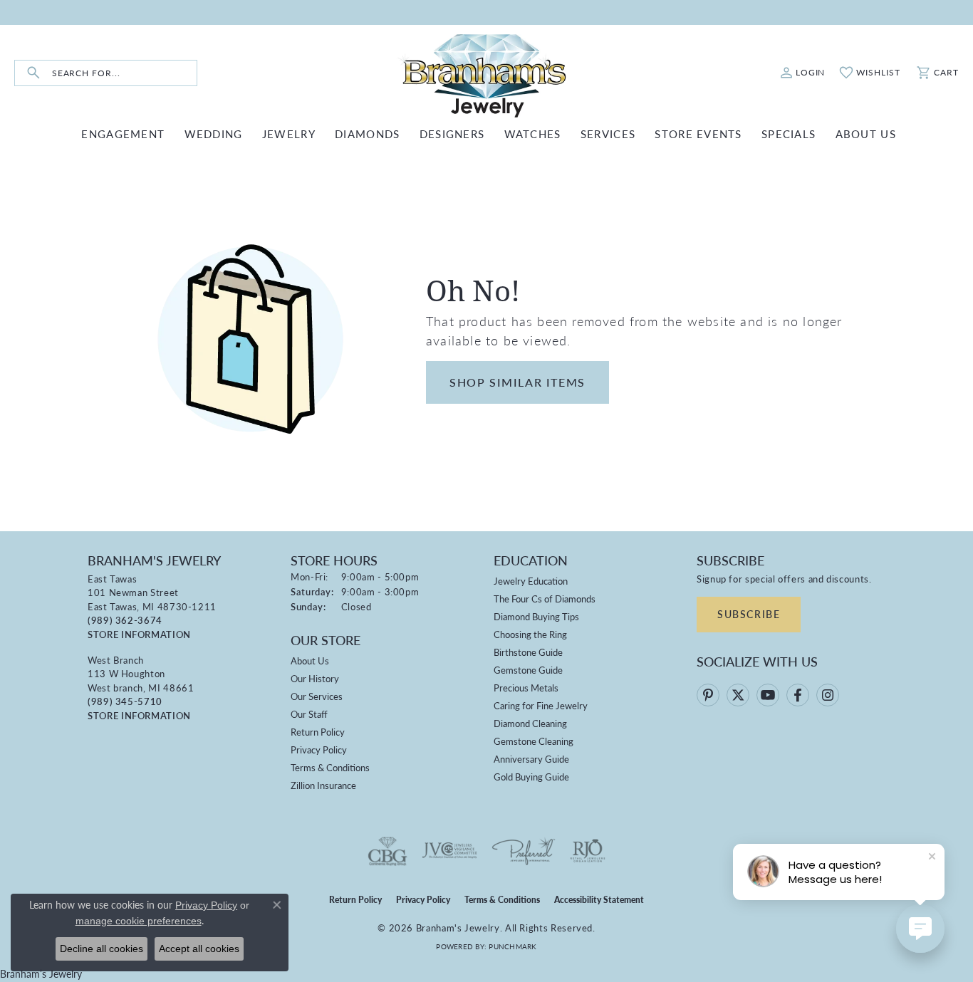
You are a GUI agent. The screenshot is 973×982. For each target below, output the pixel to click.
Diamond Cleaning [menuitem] (530, 723)
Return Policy (318, 731)
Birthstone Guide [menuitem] (528, 652)
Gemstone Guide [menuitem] (528, 670)
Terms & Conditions (330, 767)
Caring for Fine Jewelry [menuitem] (541, 705)
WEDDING (213, 133)
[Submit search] (33, 73)
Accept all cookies (199, 948)
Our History (315, 678)
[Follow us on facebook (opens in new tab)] (797, 695)
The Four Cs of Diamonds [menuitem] (544, 598)
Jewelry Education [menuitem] (531, 580)
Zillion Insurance (323, 785)
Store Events (698, 133)
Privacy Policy (319, 749)
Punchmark (512, 946)
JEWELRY (289, 133)
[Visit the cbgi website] (387, 851)
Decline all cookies (101, 948)
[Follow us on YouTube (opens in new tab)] (767, 695)
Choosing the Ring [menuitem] (530, 634)
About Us (310, 660)
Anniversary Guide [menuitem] (531, 759)
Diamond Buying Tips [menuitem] (536, 616)
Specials (788, 133)
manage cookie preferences (139, 920)
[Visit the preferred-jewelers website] (523, 851)
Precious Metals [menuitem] (526, 687)
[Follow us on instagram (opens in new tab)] (827, 695)
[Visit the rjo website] (587, 851)
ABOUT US (866, 133)
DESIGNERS (452, 133)
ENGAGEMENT (123, 133)
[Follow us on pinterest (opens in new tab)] (708, 695)
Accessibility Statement (599, 900)
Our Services (317, 696)
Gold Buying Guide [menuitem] (531, 776)
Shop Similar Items (517, 382)
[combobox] (124, 73)
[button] (803, 72)
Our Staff (309, 714)
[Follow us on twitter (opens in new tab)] (738, 695)
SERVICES (608, 133)
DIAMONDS (367, 133)
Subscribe (748, 614)
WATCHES (532, 133)
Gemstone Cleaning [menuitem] (533, 741)
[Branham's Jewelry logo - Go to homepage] (486, 73)
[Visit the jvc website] (449, 851)
